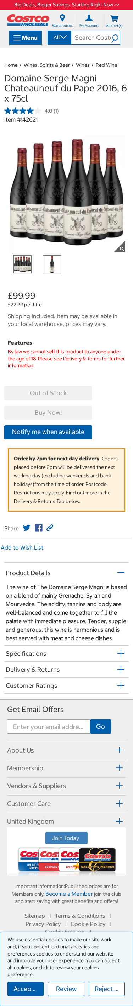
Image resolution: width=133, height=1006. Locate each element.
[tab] (66, 750)
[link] (26, 528)
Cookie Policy (88, 923)
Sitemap (34, 915)
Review (66, 989)
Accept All (28, 989)
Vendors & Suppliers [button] (36, 786)
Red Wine (106, 65)
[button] (115, 37)
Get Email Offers (35, 709)
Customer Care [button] (29, 803)
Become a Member (69, 893)
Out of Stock (48, 393)
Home (11, 65)
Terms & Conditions (80, 915)
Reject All (108, 989)
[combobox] (59, 37)
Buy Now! (48, 412)
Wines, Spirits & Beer (47, 65)
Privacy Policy (43, 923)
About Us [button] (20, 750)
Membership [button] (25, 768)
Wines (83, 65)
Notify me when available (48, 432)
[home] (28, 20)
